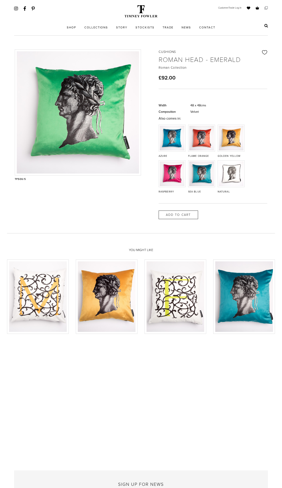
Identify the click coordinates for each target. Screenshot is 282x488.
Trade (168, 27)
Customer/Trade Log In (229, 7)
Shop (71, 27)
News (186, 27)
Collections (96, 27)
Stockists (144, 27)
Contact (207, 27)
